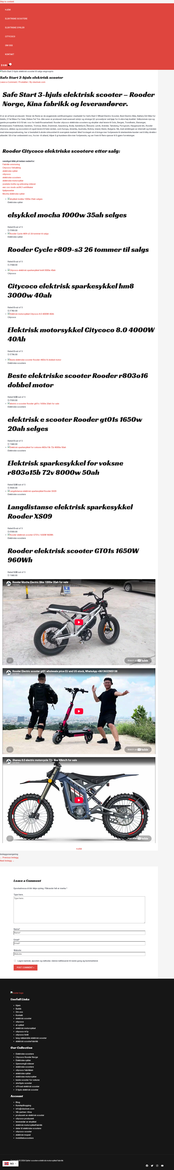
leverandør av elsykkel (26, 1122)
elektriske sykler (10, 171)
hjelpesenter (8, 190)
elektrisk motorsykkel (26, 1028)
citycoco (7, 174)
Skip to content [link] (7, 1)
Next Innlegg (7, 861)
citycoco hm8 (22, 1035)
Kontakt (9, 54)
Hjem (8, 10)
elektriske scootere (12, 177)
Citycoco (10, 36)
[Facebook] (147, 1166)
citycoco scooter (24, 1131)
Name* (17, 929)
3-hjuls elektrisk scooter (27, 1090)
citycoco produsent (25, 1118)
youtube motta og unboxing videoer (19, 184)
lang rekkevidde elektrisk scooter (31, 1038)
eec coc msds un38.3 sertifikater (18, 187)
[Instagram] (157, 1166)
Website (17, 950)
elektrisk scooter (23, 1018)
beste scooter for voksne (27, 1080)
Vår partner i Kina (24, 1112)
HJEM (79, 849)
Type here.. (19, 894)
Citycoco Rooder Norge (27, 1057)
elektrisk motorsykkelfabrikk (29, 1125)
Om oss (9, 45)
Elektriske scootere (16, 18)
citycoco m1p (22, 1031)
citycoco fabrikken (24, 1070)
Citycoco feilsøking (12, 168)
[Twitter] (152, 1166)
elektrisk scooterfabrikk (27, 1041)
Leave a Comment (8, 82)
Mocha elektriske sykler (14, 194)
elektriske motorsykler (13, 181)
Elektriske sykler (14, 27)
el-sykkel (20, 1025)
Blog (18, 1102)
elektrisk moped (23, 1135)
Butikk (18, 1009)
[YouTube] (162, 1166)
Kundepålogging (23, 1105)
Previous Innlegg (9, 857)
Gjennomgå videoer (25, 1063)
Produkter (23, 82)
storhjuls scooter (24, 1083)
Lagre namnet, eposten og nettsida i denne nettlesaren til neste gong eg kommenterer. (58, 961)
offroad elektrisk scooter (27, 1086)
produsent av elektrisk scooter (30, 1115)
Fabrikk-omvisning (11, 164)
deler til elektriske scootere (28, 1128)
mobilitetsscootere (25, 1138)
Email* (17, 940)
